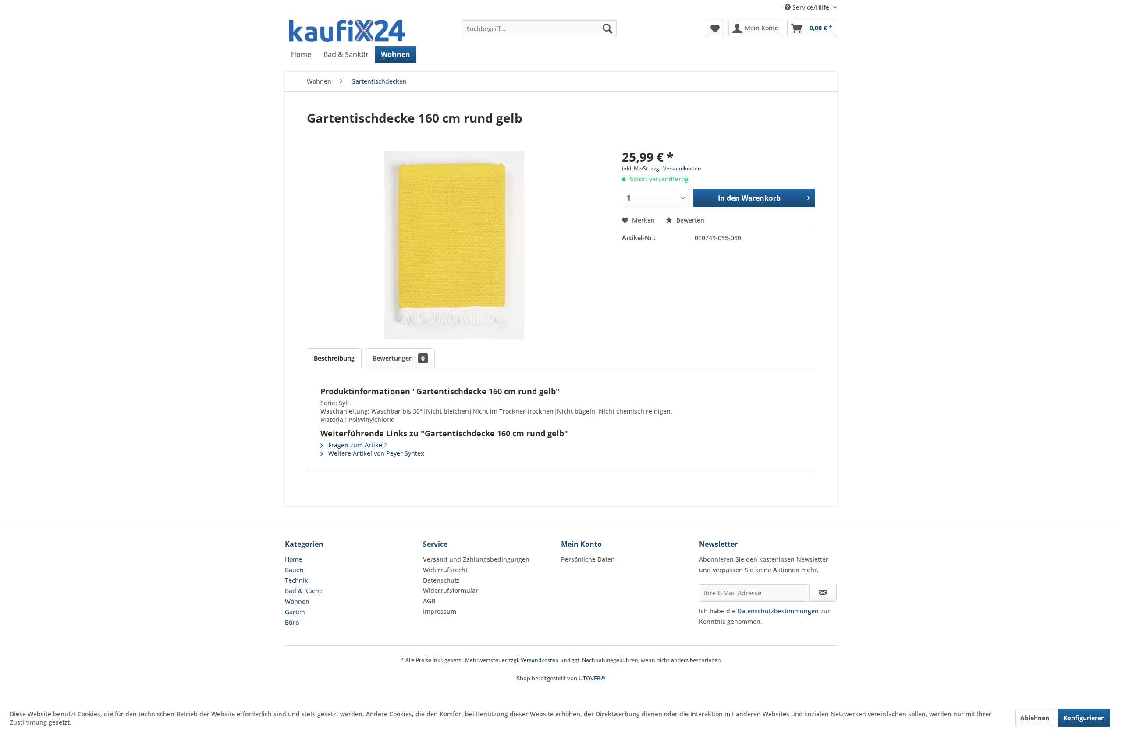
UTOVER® (592, 678)
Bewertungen (399, 358)
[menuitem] (539, 28)
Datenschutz (441, 580)
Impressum (439, 611)
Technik (296, 580)
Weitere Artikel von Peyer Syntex (375, 453)
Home (293, 559)
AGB (429, 601)
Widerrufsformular (450, 590)
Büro (292, 622)
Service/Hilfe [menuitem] (811, 7)
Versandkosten (540, 660)
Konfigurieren (1084, 718)
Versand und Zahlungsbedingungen (476, 559)
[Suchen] (607, 28)
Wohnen (297, 601)
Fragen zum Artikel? (357, 445)
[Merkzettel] (715, 28)
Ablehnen (1034, 718)
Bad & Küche (304, 591)
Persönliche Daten (588, 559)
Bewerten (689, 220)
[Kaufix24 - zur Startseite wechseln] (347, 31)
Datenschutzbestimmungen (778, 611)
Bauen (294, 570)
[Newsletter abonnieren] (823, 593)
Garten (295, 612)
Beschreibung (334, 358)
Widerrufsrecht (445, 570)
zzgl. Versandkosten (676, 168)
